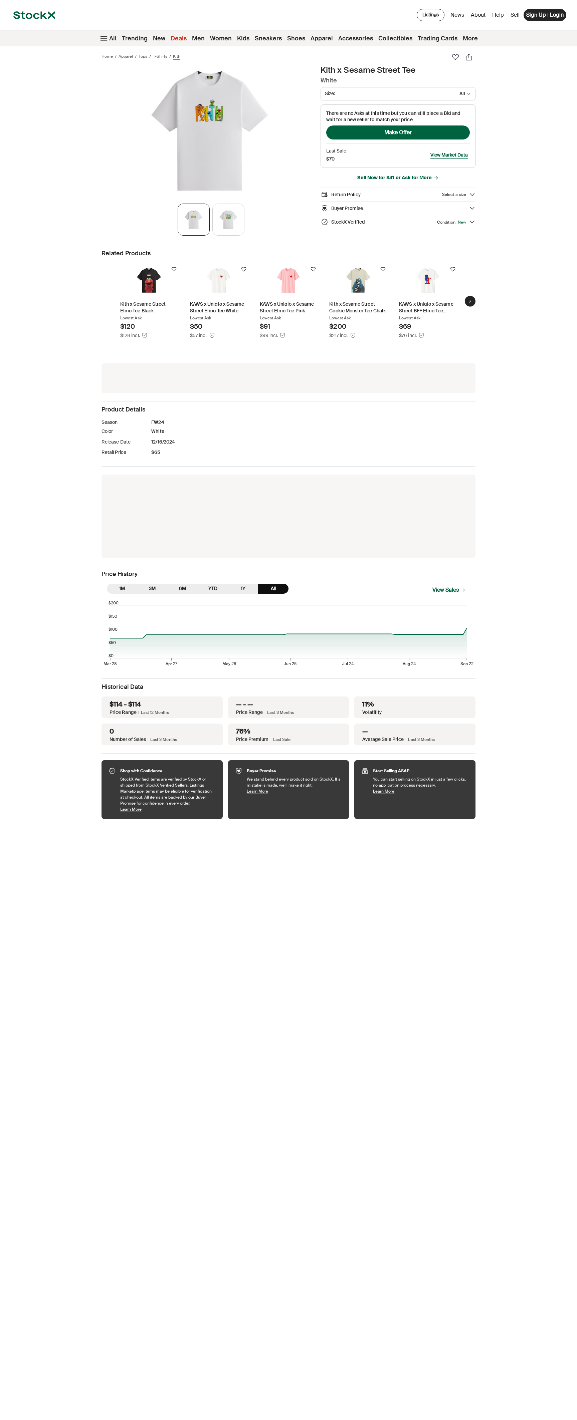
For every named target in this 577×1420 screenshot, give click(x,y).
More (470, 38)
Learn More (168, 809)
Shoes (296, 38)
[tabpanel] (210, 131)
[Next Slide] (470, 301)
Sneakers (268, 38)
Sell (515, 14)
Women (221, 38)
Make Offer (398, 132)
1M (122, 588)
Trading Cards (437, 38)
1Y (243, 588)
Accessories (355, 38)
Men (198, 38)
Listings (430, 15)
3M (152, 588)
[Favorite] (455, 57)
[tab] (194, 220)
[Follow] (174, 269)
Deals (179, 38)
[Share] (468, 57)
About (479, 16)
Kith (176, 56)
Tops (143, 56)
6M (182, 588)
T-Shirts (160, 56)
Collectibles (395, 38)
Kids (243, 38)
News (457, 14)
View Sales (445, 589)
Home (107, 56)
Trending (135, 38)
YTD (212, 588)
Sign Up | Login (545, 14)
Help (498, 14)
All (113, 38)
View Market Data (449, 155)
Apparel (322, 38)
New (159, 38)
